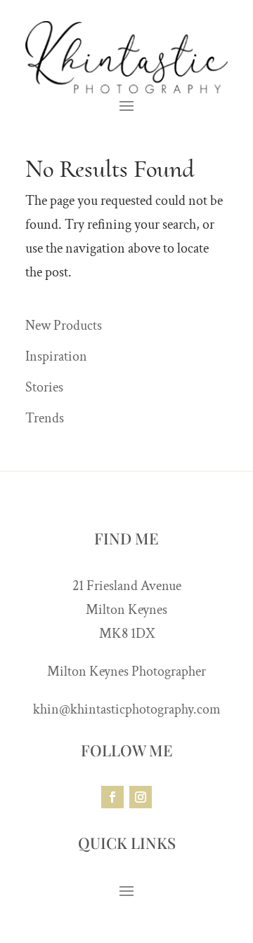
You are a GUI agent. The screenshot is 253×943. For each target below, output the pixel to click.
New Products (63, 325)
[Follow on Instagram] (140, 797)
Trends (44, 418)
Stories (44, 387)
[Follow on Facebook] (112, 797)
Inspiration (56, 356)
